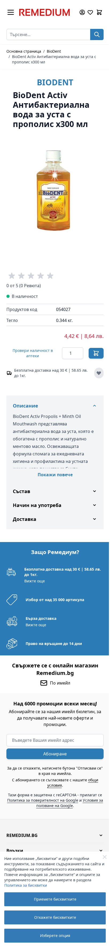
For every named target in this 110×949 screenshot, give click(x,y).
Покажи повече (55, 475)
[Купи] (96, 353)
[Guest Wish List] (90, 12)
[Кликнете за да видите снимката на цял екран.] (55, 190)
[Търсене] (97, 34)
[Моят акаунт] (82, 12)
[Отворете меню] (10, 12)
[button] (53, 831)
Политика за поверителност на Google (53, 796)
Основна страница (23, 51)
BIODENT (55, 82)
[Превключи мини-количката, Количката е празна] (99, 12)
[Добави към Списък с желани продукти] (99, 373)
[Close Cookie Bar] (104, 857)
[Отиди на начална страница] (46, 12)
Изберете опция (55, 935)
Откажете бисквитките (55, 917)
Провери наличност (33, 353)
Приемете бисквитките (55, 899)
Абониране (53, 750)
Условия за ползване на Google (52, 801)
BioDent (54, 51)
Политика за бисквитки (25, 885)
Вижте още (34, 576)
